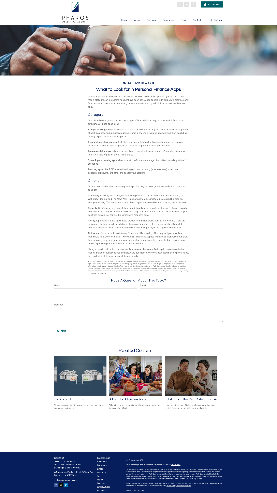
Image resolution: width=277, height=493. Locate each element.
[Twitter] (180, 4)
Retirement (102, 461)
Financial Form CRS (136, 460)
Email (143, 285)
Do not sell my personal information (178, 485)
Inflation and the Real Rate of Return (191, 399)
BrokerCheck (175, 464)
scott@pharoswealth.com (65, 480)
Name (57, 285)
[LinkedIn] (186, 4)
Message (58, 304)
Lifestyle (101, 483)
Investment (102, 465)
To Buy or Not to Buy (69, 399)
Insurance (101, 472)
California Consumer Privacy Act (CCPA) (198, 483)
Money (100, 479)
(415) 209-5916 (68, 461)
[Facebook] (193, 4)
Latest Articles (103, 486)
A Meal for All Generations (127, 399)
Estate (100, 468)
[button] (124, 20)
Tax (98, 476)
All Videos (101, 490)
